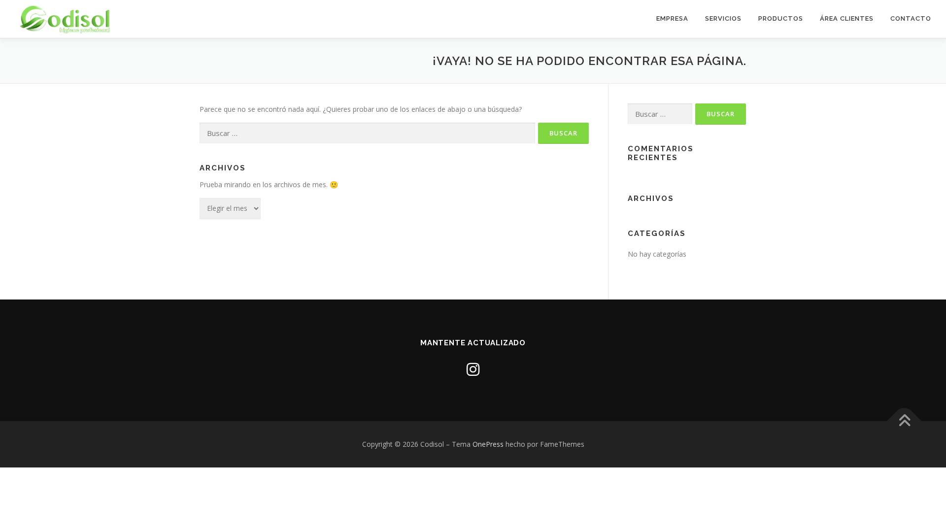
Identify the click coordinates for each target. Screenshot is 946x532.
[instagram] (473, 369)
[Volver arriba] (904, 421)
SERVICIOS (723, 18)
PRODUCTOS (780, 18)
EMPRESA (672, 18)
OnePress (488, 444)
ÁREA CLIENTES (847, 18)
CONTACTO (910, 18)
